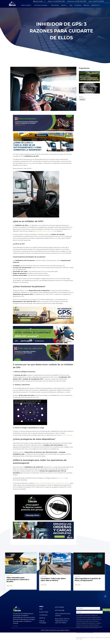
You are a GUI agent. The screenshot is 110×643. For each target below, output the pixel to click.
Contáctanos (77, 5)
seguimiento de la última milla (45, 231)
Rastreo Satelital (25, 5)
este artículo (61, 478)
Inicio (41, 609)
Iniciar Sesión (39, 1)
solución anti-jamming (41, 483)
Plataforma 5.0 (95, 5)
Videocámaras (55, 5)
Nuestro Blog (43, 612)
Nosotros (63, 5)
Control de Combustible (40, 5)
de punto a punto (66, 435)
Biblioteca (86, 5)
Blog (71, 5)
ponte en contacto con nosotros (59, 483)
